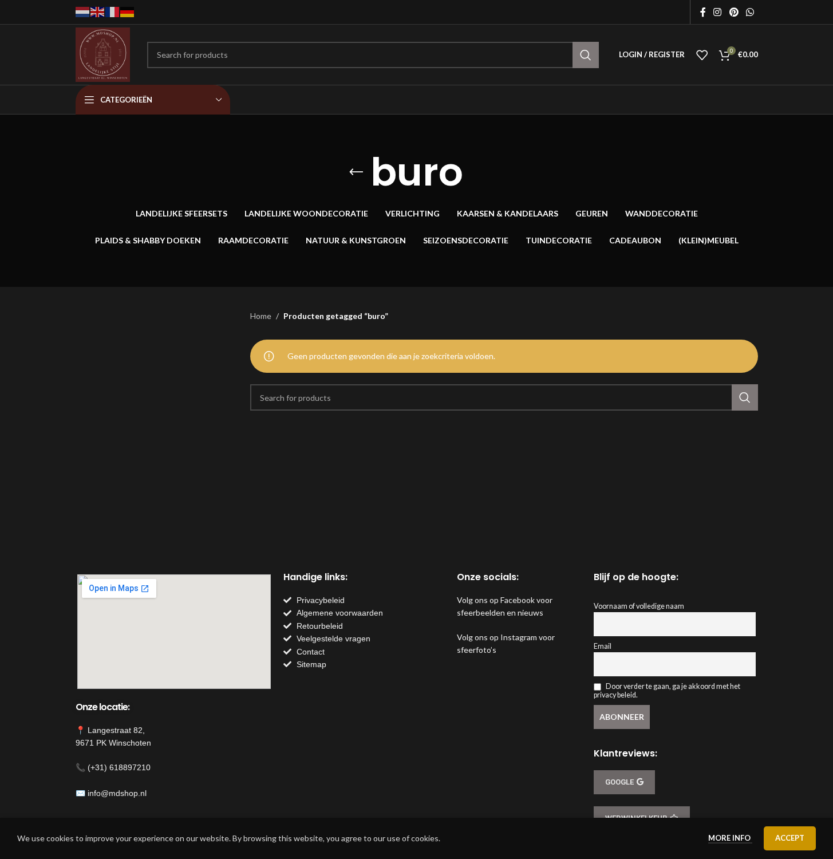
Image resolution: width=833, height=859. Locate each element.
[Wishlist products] (701, 55)
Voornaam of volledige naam (639, 606)
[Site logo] (103, 53)
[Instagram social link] (717, 12)
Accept (789, 837)
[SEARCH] (586, 55)
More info (730, 837)
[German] (127, 11)
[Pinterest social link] (733, 12)
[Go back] (356, 172)
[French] (112, 11)
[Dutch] (83, 11)
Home (260, 316)
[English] (97, 11)
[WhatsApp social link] (749, 12)
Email (602, 646)
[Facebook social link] (703, 12)
